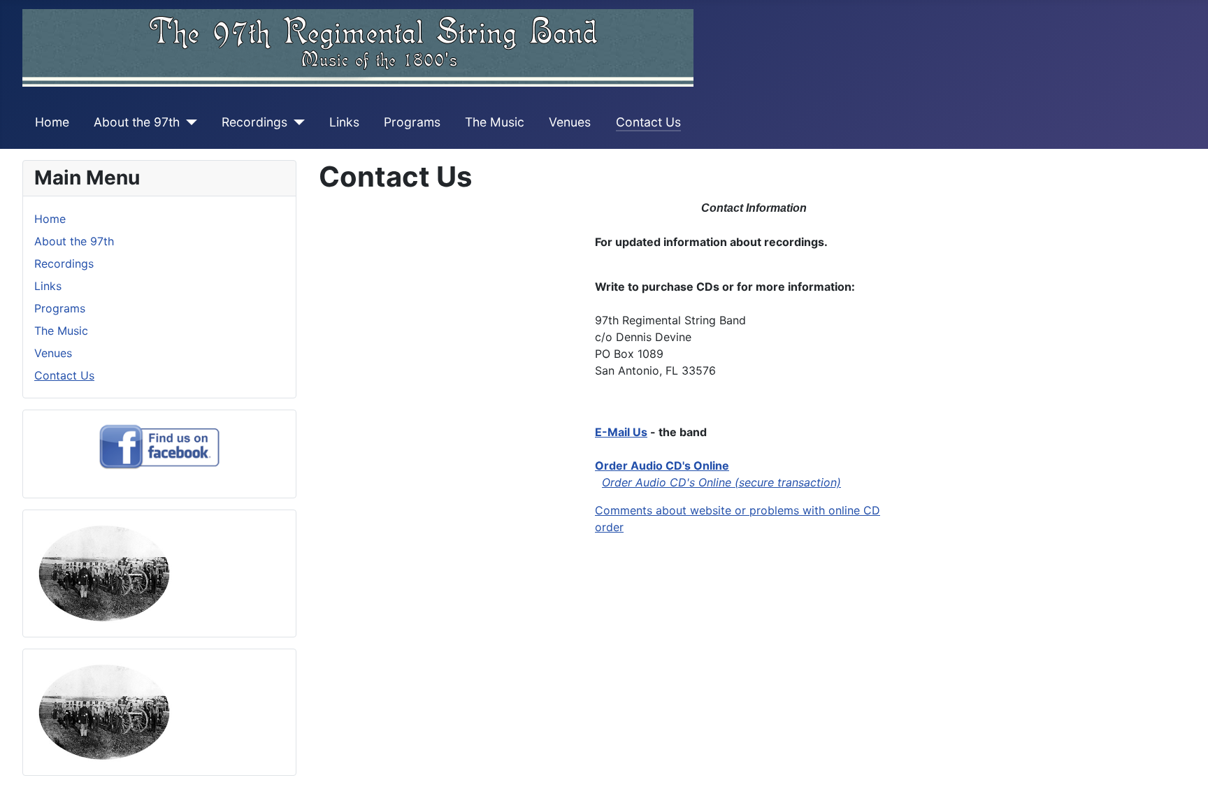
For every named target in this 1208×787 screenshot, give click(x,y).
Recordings (254, 122)
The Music (494, 122)
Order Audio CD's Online (662, 465)
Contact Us (648, 122)
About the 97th (137, 122)
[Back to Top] (1183, 761)
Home (52, 122)
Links (344, 122)
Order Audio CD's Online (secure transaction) (721, 482)
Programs (412, 122)
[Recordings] (296, 122)
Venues (570, 122)
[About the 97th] (188, 122)
